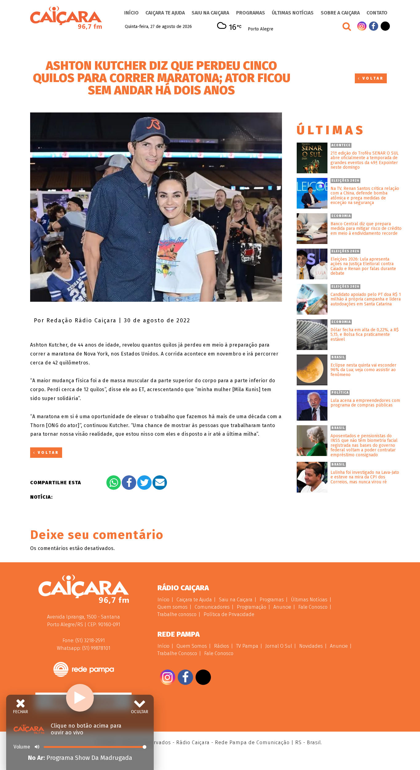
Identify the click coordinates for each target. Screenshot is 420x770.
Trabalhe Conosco (177, 653)
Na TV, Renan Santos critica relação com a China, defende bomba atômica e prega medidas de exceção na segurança (365, 195)
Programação (251, 607)
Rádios (221, 646)
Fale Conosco (312, 607)
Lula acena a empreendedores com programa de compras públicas (365, 403)
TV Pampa (247, 646)
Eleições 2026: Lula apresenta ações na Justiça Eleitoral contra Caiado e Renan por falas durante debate (363, 266)
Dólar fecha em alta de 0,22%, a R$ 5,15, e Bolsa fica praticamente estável (365, 335)
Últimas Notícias (293, 13)
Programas (250, 13)
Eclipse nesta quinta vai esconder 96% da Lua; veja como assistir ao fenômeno (363, 370)
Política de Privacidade (229, 614)
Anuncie (282, 607)
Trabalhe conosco (176, 614)
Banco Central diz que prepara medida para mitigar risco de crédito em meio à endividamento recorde (366, 229)
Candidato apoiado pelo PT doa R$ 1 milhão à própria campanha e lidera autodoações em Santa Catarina (366, 299)
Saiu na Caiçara (210, 13)
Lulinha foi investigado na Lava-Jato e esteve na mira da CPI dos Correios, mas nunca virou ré (365, 477)
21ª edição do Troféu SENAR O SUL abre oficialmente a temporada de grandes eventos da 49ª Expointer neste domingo (364, 160)
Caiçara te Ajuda (165, 13)
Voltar (372, 78)
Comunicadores (212, 607)
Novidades (311, 646)
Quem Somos (191, 646)
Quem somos (172, 607)
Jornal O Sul (278, 646)
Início (131, 13)
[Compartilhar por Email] (160, 482)
